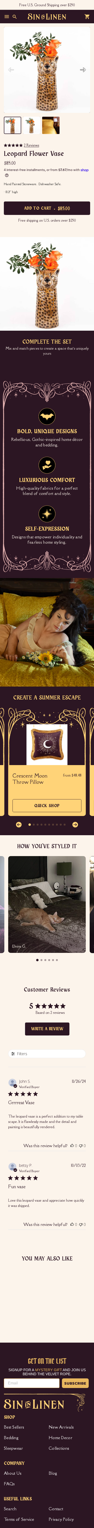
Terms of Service (19, 1519)
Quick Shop (47, 808)
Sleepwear (13, 1448)
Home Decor (60, 1437)
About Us (12, 1473)
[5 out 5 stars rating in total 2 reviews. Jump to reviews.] (8, 1317)
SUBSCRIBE (75, 1383)
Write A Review (47, 1029)
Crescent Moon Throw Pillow (30, 779)
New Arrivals (61, 1427)
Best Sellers (14, 1427)
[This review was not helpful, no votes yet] (80, 1145)
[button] (83, 70)
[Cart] (87, 16)
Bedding (11, 1437)
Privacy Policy (61, 1519)
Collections (59, 1448)
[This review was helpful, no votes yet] (72, 1145)
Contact (56, 1508)
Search (10, 1508)
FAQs (9, 1483)
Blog (53, 1473)
